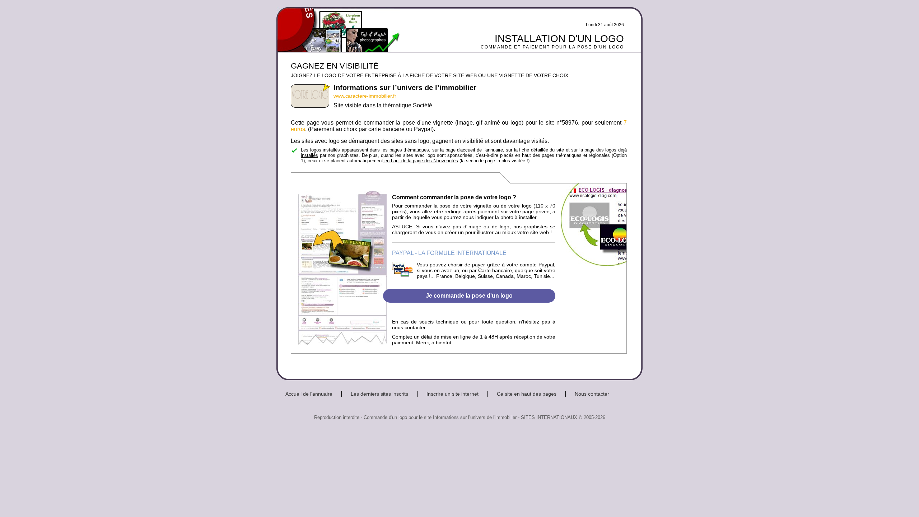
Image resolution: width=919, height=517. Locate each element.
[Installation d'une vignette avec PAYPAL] (402, 275)
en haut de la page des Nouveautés (420, 160)
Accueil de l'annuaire (308, 394)
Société (422, 105)
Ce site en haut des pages (526, 394)
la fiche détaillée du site (539, 150)
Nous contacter (592, 394)
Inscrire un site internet (452, 394)
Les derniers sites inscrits (379, 394)
